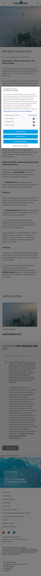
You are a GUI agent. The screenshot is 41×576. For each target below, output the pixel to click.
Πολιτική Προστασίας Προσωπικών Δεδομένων (18, 111)
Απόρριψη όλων (20, 131)
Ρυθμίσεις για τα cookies (20, 145)
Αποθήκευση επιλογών (20, 141)
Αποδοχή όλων (20, 136)
